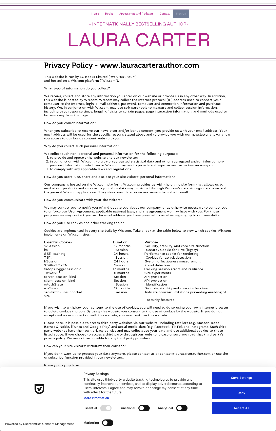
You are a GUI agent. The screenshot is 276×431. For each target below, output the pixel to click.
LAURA (99, 40)
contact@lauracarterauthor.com (185, 354)
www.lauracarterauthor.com (149, 65)
